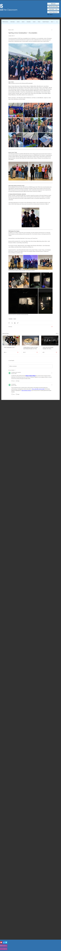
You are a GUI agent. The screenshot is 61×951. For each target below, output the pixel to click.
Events (18, 21)
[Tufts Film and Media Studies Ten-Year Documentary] (49, 340)
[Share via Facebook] (9, 323)
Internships (12, 21)
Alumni (23, 21)
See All (57, 333)
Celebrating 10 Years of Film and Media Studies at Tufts (30, 348)
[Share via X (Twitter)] (12, 323)
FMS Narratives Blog (53, 6)
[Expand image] (15, 110)
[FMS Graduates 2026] (11, 340)
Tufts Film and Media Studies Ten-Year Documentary (48, 348)
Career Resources (53, 12)
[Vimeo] (6, 942)
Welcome (53, 3)
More (52, 21)
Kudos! (34, 21)
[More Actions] (52, 373)
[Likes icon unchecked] (12, 381)
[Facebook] (4, 942)
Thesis (39, 21)
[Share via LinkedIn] (14, 323)
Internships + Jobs (53, 9)
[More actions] (52, 30)
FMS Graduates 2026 (9, 347)
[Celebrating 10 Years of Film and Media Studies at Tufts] (30, 340)
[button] (57, 21)
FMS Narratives (5, 21)
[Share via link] (17, 323)
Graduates (29, 21)
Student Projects (46, 21)
